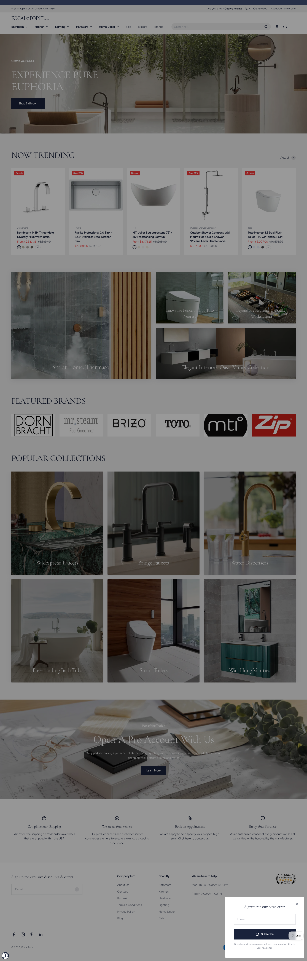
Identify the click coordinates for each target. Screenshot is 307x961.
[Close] (296, 904)
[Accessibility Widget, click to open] (5, 955)
